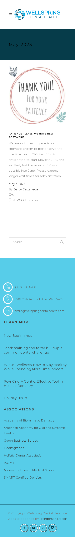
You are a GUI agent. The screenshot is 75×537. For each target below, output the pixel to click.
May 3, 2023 (17, 184)
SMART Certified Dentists (23, 477)
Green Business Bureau (21, 440)
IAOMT (9, 463)
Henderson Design (54, 519)
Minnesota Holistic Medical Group (29, 470)
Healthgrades (14, 448)
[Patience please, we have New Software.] (37, 95)
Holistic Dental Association (23, 455)
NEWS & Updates (25, 200)
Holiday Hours (16, 398)
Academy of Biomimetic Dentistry (29, 420)
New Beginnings (18, 335)
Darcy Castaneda (25, 189)
